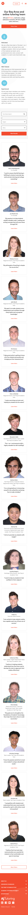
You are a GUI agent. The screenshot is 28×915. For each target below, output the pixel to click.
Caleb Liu (14, 609)
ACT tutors (10, 18)
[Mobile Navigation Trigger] (26, 3)
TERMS (13, 907)
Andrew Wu (14, 522)
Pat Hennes (14, 345)
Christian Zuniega (14, 749)
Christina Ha (14, 794)
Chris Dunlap (14, 702)
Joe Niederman (14, 210)
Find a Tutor (14, 26)
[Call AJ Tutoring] (22, 4)
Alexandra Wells (14, 432)
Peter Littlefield (14, 389)
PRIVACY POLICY (5, 907)
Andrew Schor (14, 476)
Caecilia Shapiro (14, 566)
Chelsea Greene (14, 254)
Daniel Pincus (14, 840)
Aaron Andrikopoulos (14, 164)
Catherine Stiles (14, 654)
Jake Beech (14, 299)
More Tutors (14, 867)
